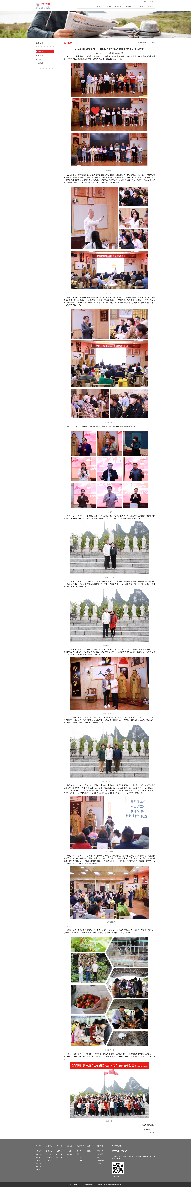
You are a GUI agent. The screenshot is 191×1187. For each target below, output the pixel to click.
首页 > (140, 42)
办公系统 (100, 1154)
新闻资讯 (98, 6)
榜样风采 (38, 1169)
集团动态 (49, 1151)
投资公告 (79, 1157)
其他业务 (59, 1157)
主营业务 (108, 6)
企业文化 (38, 1163)
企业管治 (79, 1151)
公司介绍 (38, 1151)
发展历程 (38, 1166)
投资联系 (79, 1160)
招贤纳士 (90, 1151)
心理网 (144, 2)
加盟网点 (59, 1151)
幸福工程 (69, 1151)
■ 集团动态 (40, 51)
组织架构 (38, 1157)
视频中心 (49, 1157)
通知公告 (49, 1154)
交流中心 (150, 6)
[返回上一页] (119, 53)
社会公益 (118, 6)
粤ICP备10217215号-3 (77, 1184)
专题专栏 (49, 1160)
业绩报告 (79, 1154)
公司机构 (38, 1160)
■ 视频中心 (40, 59)
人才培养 (140, 6)
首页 (80, 6)
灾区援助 (69, 1154)
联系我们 (100, 1163)
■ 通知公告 (40, 55)
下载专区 (100, 1151)
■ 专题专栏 (40, 63)
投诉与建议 (100, 1160)
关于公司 (89, 6)
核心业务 (59, 1154)
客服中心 (100, 1157)
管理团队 (38, 1154)
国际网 (151, 2)
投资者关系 (129, 6)
